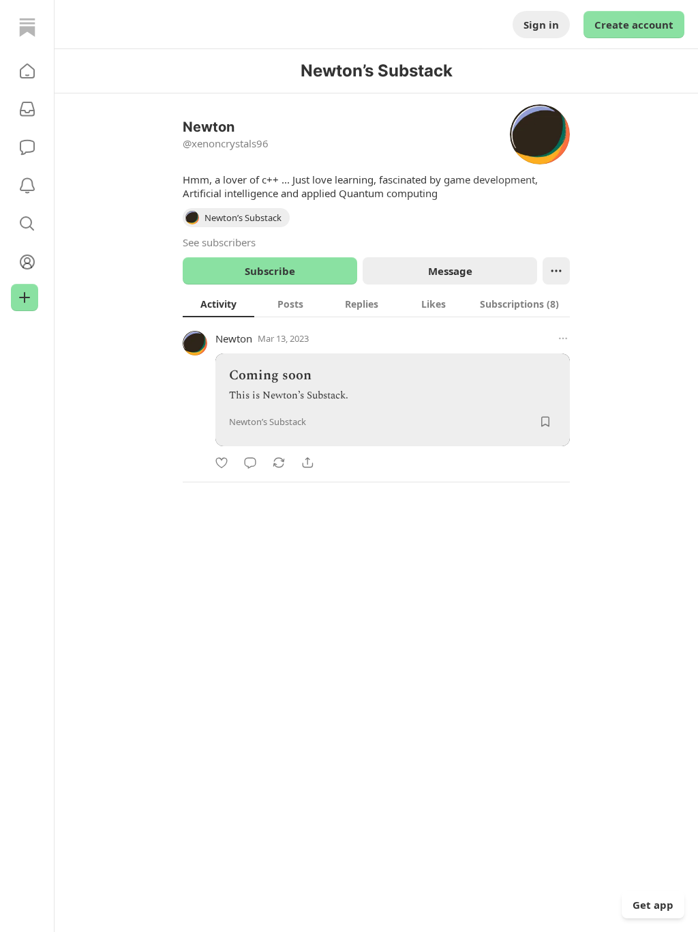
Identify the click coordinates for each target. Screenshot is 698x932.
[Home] (27, 27)
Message (450, 271)
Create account (633, 24)
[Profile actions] (556, 271)
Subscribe (270, 271)
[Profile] (27, 262)
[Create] (24, 297)
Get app (653, 905)
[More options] (563, 338)
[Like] (221, 463)
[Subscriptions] (27, 109)
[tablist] (376, 303)
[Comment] (250, 463)
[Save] (545, 422)
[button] (27, 71)
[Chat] (27, 147)
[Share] (307, 463)
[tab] (218, 303)
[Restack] (278, 463)
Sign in (541, 24)
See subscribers (219, 242)
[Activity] (27, 185)
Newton (233, 338)
